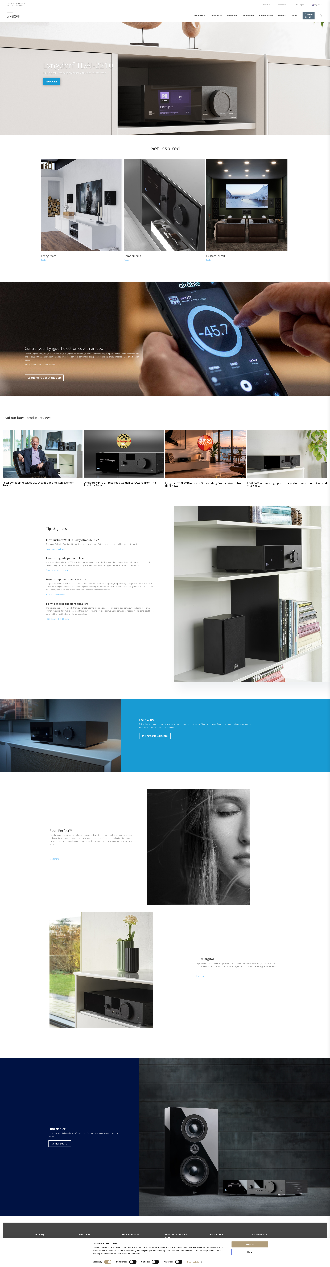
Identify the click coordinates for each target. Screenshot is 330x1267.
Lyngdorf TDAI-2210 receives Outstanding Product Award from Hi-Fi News (204, 484)
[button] (321, 15)
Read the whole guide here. (57, 570)
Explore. (44, 260)
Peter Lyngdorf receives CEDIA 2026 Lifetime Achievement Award (39, 484)
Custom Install (308, 15)
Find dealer (248, 15)
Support (282, 15)
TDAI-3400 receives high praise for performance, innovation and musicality (287, 484)
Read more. (54, 859)
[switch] (133, 1262)
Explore (51, 81)
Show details (193, 1262)
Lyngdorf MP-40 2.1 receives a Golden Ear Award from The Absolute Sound (120, 484)
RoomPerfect (266, 15)
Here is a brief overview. (56, 594)
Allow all (250, 1244)
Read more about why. (55, 549)
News (294, 15)
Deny (249, 1252)
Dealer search (59, 1143)
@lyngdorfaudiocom (155, 736)
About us (266, 5)
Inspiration (282, 5)
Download (232, 15)
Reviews (215, 15)
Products (198, 15)
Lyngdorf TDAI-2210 (78, 65)
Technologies (299, 5)
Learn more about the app (44, 377)
